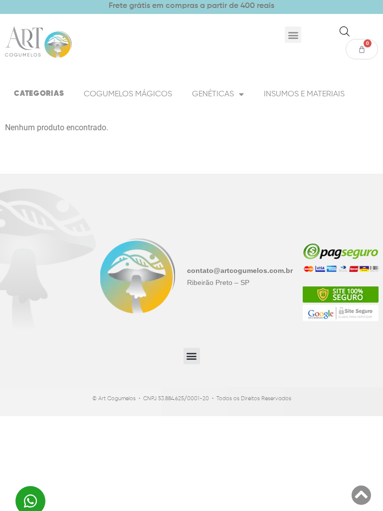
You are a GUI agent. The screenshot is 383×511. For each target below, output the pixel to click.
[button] (293, 34)
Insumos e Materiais (304, 94)
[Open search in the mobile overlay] (345, 31)
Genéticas (213, 94)
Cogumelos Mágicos (128, 94)
